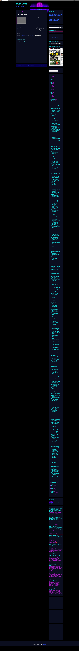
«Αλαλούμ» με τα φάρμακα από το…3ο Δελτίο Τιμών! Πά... (55, 470)
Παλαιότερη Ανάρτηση (42, 65)
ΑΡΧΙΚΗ (18, 8)
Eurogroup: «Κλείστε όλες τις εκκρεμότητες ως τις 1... (55, 111)
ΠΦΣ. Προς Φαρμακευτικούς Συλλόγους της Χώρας (55, 195)
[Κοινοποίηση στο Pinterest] (40, 35)
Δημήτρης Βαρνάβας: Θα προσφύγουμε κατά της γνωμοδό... (55, 342)
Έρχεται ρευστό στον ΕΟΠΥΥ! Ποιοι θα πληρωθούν (55, 364)
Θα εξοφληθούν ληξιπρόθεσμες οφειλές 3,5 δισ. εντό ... (55, 124)
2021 (51, 83)
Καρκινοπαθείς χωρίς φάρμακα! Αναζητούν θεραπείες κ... (55, 187)
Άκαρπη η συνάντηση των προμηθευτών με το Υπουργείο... (55, 159)
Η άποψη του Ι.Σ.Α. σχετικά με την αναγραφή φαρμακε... (55, 382)
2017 (51, 89)
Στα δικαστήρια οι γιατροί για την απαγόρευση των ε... (55, 322)
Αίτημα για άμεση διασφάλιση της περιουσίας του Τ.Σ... (55, 379)
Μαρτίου (52, 491)
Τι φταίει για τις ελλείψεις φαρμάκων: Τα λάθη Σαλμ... (55, 267)
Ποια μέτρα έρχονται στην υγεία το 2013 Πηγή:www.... (55, 410)
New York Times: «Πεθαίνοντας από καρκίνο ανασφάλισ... (55, 338)
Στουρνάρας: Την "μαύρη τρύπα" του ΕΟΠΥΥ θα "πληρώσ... (55, 391)
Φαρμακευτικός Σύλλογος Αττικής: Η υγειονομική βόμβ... (55, 226)
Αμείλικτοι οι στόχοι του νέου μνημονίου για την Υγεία (55, 414)
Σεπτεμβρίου (53, 482)
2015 (51, 92)
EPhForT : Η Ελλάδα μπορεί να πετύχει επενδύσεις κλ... (54, 207)
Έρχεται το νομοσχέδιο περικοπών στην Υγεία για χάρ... (55, 245)
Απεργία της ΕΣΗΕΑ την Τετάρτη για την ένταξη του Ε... (55, 156)
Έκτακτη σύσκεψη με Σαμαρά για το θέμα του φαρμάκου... (55, 425)
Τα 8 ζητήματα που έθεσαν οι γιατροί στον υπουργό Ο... (55, 274)
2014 (51, 93)
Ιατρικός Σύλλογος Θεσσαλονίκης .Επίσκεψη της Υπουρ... (55, 432)
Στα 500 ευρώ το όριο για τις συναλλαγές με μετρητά (55, 201)
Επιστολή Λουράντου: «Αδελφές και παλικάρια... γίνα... (55, 453)
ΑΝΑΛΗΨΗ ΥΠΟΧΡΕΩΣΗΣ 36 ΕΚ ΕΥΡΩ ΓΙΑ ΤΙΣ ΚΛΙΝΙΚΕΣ (55, 350)
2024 (51, 79)
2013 (51, 95)
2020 (51, 85)
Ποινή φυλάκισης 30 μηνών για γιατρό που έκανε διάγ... (55, 279)
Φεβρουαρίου (53, 492)
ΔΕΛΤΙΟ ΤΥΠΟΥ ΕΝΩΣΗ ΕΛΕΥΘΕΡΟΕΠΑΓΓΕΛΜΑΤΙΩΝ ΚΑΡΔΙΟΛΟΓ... (55, 480)
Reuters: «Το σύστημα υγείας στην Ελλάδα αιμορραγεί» (55, 441)
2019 (51, 86)
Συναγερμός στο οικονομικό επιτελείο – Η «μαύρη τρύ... (55, 417)
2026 (51, 76)
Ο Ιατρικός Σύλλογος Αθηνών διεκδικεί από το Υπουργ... (55, 367)
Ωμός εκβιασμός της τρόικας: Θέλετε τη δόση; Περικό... (54, 118)
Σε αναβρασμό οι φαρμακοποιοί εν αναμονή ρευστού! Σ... (55, 399)
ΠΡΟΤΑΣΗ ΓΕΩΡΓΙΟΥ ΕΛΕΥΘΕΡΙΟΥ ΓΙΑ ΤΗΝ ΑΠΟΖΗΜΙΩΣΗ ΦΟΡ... (55, 171)
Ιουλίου (52, 485)
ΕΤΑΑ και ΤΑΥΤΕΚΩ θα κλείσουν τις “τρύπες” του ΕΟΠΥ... (55, 300)
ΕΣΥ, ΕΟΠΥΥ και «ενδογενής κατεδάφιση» (54, 204)
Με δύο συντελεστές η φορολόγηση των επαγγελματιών (55, 238)
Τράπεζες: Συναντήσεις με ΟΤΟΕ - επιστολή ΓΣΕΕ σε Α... (55, 141)
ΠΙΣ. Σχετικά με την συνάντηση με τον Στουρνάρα (54, 223)
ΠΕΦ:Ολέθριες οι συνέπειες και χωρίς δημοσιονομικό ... (55, 144)
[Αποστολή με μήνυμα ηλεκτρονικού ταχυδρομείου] (36, 35)
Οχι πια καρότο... (54, 324)
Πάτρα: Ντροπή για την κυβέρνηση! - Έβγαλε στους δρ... (55, 437)
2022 (51, 82)
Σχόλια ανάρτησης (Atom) (34, 69)
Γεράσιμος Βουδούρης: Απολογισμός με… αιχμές (55, 103)
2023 (51, 80)
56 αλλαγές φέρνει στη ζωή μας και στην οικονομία (55, 313)
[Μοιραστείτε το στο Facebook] (39, 35)
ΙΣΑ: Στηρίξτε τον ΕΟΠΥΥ (55, 287)
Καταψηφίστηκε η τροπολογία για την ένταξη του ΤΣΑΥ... (55, 127)
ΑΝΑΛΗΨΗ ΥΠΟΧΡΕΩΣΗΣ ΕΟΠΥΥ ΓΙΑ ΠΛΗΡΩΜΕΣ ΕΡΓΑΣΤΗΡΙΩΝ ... (55, 130)
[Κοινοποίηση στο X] (38, 35)
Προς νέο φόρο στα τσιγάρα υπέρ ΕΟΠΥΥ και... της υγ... (55, 285)
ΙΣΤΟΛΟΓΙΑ (30, 8)
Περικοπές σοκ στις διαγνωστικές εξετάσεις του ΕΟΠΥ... (55, 249)
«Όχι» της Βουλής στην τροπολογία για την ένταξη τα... (55, 134)
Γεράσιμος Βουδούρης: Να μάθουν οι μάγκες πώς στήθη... (55, 168)
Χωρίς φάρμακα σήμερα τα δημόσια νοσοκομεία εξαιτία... (55, 460)
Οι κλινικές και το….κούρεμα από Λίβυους (54, 296)
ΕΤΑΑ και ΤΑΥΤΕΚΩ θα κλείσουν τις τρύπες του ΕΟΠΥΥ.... (55, 214)
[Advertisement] (56, 602)
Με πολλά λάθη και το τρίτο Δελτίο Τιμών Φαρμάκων (55, 467)
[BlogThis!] (37, 35)
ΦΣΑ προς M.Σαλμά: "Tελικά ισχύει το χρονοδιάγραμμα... (54, 310)
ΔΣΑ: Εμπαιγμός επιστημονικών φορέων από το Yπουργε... (55, 356)
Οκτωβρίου (53, 100)
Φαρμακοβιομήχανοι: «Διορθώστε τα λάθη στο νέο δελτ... (55, 473)
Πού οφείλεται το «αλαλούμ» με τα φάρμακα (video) (54, 450)
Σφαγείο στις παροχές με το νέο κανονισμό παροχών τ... (55, 152)
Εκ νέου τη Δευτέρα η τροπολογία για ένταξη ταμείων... (55, 114)
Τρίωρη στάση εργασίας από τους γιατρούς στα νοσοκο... (55, 420)
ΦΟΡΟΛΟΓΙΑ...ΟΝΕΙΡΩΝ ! (55, 251)
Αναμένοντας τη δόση (55, 369)
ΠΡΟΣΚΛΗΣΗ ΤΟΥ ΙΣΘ (55, 136)
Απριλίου (53, 489)
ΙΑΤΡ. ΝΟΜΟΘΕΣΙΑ (24, 8)
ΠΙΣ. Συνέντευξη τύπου (55, 347)
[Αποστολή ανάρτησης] (35, 35)
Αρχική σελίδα (31, 65)
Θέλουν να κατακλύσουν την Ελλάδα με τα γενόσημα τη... (55, 385)
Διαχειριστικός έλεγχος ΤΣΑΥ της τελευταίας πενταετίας (55, 210)
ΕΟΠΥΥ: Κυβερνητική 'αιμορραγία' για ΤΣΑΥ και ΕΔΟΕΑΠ (55, 106)
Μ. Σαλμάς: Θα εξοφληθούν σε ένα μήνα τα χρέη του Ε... (55, 376)
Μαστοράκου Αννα (58, 500)
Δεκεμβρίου (53, 97)
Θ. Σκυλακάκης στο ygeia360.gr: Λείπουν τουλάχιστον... (55, 183)
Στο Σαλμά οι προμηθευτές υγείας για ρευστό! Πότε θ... (55, 149)
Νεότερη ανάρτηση (20, 65)
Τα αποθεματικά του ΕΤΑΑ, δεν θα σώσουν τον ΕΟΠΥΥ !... (55, 457)
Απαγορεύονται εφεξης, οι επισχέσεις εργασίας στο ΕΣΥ (55, 353)
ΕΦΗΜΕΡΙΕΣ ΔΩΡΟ (54, 269)
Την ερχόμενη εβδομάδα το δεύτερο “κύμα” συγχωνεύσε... (55, 174)
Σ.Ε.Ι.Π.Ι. (35, 8)
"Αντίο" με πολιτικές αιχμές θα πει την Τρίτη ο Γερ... (55, 220)
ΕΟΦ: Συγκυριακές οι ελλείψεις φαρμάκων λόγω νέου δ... (55, 477)
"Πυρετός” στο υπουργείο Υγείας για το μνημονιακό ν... (55, 403)
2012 (51, 96)
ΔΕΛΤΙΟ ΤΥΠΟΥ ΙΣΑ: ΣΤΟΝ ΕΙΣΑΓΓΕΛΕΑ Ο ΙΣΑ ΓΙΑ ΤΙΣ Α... (55, 332)
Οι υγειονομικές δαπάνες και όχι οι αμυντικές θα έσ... (55, 447)
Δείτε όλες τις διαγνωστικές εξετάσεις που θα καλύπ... (55, 192)
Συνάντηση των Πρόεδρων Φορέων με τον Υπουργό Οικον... (55, 303)
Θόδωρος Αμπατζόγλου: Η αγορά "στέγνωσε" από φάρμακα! (55, 230)
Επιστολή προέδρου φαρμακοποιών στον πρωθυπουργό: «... (55, 319)
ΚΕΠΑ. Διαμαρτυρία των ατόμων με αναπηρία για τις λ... (55, 444)
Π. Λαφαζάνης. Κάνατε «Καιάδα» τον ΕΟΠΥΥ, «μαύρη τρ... (55, 121)
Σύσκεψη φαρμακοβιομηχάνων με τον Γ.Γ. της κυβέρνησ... (55, 429)
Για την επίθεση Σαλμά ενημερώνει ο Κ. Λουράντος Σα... (55, 345)
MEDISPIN (21, 3)
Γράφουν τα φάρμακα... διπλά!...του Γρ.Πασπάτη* (55, 217)
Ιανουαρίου (53, 494)
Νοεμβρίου (53, 99)
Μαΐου (52, 488)
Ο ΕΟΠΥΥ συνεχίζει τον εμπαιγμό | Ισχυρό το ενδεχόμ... (55, 180)
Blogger (44, 644)
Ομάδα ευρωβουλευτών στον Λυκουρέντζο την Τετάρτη (55, 164)
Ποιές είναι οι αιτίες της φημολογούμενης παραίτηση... (55, 329)
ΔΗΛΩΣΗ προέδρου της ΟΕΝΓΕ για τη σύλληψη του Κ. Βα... (55, 264)
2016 (51, 90)
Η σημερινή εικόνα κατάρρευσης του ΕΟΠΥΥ (54, 335)
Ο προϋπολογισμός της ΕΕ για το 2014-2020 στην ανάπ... (55, 235)
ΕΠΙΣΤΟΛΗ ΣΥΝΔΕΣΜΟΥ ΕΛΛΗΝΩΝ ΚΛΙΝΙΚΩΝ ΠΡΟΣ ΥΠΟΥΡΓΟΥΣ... (55, 177)
